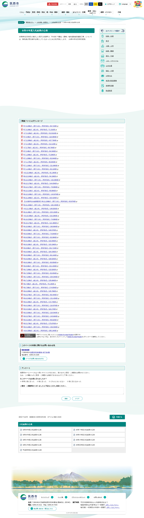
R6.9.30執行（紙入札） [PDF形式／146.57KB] (39, 230)
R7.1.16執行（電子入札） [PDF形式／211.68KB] (40, 165)
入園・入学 (110, 46)
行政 (119, 12)
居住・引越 (110, 56)
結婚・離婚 (110, 51)
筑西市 (28, 497)
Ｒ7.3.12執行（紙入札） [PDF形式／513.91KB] (39, 133)
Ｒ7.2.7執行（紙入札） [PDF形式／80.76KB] (39, 147)
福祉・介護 (110, 71)
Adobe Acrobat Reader (66, 334)
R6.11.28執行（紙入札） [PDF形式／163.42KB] (40, 198)
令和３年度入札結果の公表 (85, 440)
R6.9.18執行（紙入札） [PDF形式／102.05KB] (39, 241)
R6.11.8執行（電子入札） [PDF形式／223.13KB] (40, 212)
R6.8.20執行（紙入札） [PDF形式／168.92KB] (39, 259)
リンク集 (60, 497)
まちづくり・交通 (79, 12)
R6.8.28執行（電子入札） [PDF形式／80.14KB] (40, 255)
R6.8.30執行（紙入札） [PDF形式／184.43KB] (39, 252)
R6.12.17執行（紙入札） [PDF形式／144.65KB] (40, 183)
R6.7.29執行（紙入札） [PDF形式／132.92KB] (39, 269)
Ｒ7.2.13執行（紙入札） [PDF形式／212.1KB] (39, 144)
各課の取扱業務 (111, 81)
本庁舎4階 (46, 352)
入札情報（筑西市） (43, 22)
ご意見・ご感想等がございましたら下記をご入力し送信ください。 (43, 386)
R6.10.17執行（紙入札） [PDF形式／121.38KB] (40, 223)
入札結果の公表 (56, 22)
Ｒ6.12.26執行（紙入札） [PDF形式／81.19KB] (39, 173)
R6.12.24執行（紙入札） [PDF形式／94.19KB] (39, 176)
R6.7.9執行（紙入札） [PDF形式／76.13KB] (38, 284)
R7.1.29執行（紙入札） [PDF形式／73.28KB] (39, 155)
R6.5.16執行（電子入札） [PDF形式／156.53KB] (40, 327)
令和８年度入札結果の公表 (32, 430)
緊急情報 (54, 4)
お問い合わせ (98, 497)
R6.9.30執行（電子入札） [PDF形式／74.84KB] (40, 234)
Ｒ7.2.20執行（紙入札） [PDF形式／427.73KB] (39, 140)
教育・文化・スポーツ (92, 12)
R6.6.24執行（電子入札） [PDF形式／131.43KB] (40, 298)
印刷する (119, 417)
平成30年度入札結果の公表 (32, 450)
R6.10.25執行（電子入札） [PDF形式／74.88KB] (40, 219)
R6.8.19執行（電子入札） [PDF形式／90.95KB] (40, 262)
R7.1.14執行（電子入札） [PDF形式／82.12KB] (40, 169)
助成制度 (109, 91)
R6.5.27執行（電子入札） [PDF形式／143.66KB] (40, 316)
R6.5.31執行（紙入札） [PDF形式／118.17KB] (39, 309)
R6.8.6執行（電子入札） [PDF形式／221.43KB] (40, 266)
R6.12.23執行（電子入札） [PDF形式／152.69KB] (40, 180)
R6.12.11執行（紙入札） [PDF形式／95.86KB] (39, 191)
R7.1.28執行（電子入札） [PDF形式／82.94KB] (40, 158)
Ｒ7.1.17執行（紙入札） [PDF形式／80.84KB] (39, 162)
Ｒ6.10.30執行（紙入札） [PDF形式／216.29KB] (40, 216)
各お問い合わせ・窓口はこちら (43, 508)
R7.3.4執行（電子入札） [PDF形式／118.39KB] (39, 137)
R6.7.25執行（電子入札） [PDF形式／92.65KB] (40, 273)
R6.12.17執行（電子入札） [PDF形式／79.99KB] (40, 187)
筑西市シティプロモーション (138, 4)
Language (125, 4)
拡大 (75, 4)
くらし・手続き (24, 12)
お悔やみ (109, 76)
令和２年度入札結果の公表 (32, 445)
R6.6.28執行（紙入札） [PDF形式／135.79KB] (39, 291)
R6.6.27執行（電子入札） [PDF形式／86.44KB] (40, 295)
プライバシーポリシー (78, 497)
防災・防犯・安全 (38, 12)
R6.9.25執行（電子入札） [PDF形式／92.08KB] (40, 237)
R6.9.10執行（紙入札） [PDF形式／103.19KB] (39, 244)
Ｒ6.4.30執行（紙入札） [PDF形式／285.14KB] (39, 330)
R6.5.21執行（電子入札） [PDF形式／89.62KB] (40, 320)
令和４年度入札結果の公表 (32, 440)
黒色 (100, 4)
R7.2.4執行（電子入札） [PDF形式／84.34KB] (39, 151)
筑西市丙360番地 (36, 352)
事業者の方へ (30, 22)
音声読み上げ (111, 4)
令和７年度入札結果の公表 (85, 430)
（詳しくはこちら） (112, 505)
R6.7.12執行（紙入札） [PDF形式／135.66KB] (39, 280)
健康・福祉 (65, 12)
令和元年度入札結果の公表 (85, 445)
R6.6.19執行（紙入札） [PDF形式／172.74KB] (39, 302)
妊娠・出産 (110, 36)
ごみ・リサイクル (112, 61)
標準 (69, 4)
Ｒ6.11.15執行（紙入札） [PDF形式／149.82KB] (40, 208)
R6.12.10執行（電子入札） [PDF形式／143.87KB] (40, 194)
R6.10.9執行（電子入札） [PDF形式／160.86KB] (40, 226)
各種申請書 (110, 86)
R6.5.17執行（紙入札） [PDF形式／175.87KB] (39, 323)
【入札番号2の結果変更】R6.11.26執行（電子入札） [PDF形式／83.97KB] (49, 201)
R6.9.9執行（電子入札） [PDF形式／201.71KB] (40, 248)
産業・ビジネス (106, 12)
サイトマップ (45, 497)
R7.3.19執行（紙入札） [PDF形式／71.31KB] (39, 129)
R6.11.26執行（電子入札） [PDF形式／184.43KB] (40, 205)
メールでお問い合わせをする (35, 358)
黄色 (95, 4)
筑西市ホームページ (10, 4)
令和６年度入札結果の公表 (32, 435)
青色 (91, 4)
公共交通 (109, 66)
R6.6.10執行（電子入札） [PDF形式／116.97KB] (40, 305)
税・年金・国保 (52, 12)
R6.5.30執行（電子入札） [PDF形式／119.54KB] (40, 312)
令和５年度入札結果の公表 (85, 435)
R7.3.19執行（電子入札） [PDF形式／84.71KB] (40, 126)
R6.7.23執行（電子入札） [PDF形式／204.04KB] (40, 277)
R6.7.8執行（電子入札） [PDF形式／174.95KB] (40, 287)
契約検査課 (25, 350)
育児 (107, 41)
